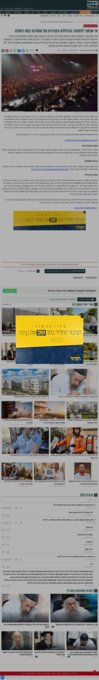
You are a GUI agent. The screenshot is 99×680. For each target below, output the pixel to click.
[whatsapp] (15, 50)
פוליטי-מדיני (74, 12)
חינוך (63, 16)
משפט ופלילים (62, 12)
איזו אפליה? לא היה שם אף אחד (81, 518)
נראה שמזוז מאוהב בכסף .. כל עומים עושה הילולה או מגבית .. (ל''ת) (68, 526)
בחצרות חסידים (89, 16)
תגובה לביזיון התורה (85, 540)
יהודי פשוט (89, 555)
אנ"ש (59, 16)
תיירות (27, 12)
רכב (33, 12)
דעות (38, 12)
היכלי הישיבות (78, 16)
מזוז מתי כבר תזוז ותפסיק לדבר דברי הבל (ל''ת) (75, 562)
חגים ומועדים (44, 16)
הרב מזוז (89, 548)
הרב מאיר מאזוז (78, 278)
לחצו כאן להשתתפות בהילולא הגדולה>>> (81, 140)
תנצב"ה (69, 16)
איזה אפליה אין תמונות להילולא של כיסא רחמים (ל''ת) (73, 511)
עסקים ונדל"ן (17, 12)
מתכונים (8, 12)
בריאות (45, 12)
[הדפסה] (11, 50)
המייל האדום (8, 8)
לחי (91, 570)
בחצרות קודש (85, 12)
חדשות (95, 12)
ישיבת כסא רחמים (91, 278)
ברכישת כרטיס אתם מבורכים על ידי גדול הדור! (49, 169)
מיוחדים (53, 16)
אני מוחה (89, 533)
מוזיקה (53, 12)
